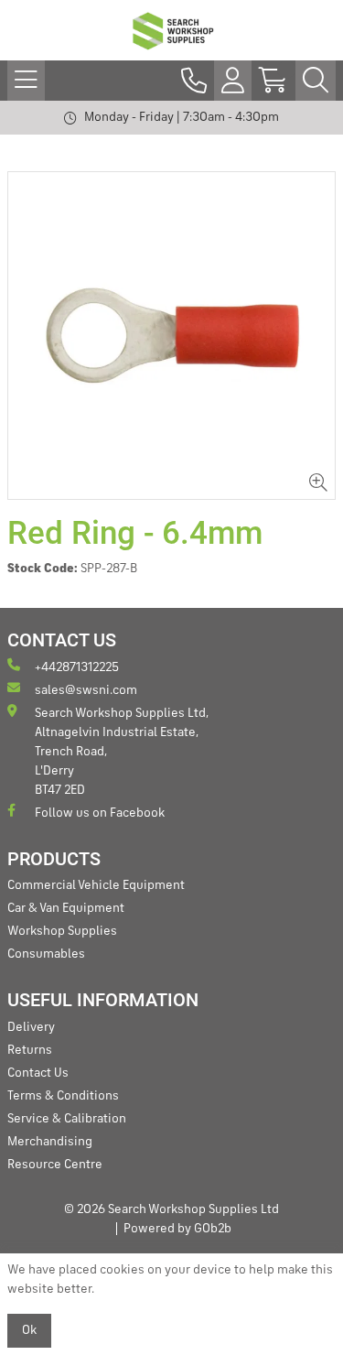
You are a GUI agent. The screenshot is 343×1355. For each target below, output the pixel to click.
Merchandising (49, 1141)
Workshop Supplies (62, 931)
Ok (29, 1330)
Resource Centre (54, 1164)
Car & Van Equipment (65, 908)
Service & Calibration (66, 1118)
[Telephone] (194, 80)
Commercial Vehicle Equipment (96, 885)
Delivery (31, 1027)
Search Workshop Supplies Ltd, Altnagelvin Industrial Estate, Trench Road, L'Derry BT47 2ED (122, 752)
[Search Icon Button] (315, 80)
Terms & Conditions (63, 1095)
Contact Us (38, 1073)
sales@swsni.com (86, 690)
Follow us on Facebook (100, 813)
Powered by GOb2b (177, 1228)
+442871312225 (77, 667)
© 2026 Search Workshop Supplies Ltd (171, 1209)
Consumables (46, 954)
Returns (29, 1050)
